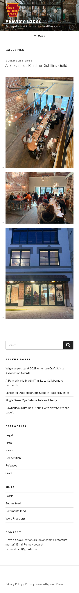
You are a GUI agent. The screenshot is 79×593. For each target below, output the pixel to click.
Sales (9, 473)
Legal (9, 435)
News (9, 450)
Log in (9, 496)
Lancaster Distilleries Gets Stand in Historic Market (37, 392)
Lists (9, 443)
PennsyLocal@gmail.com (21, 549)
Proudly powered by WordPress (44, 584)
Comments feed (16, 511)
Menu (41, 36)
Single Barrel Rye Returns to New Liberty (31, 400)
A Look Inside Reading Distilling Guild (36, 65)
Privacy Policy (14, 584)
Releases (11, 465)
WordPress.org (15, 518)
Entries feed (13, 503)
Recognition (13, 458)
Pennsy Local (24, 21)
